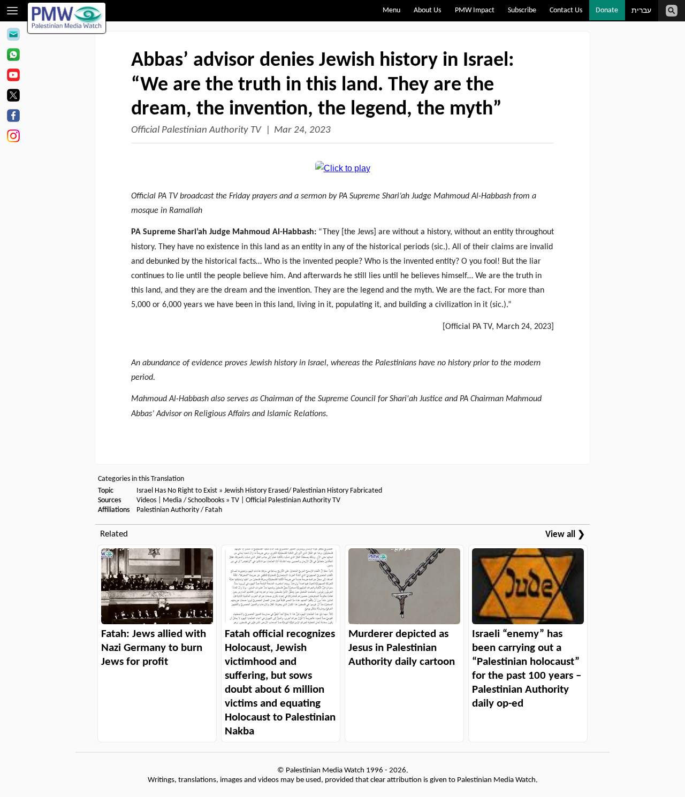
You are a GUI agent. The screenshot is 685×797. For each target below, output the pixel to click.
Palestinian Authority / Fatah (179, 510)
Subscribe (522, 10)
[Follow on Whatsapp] (13, 56)
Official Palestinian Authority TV (196, 130)
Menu (391, 10)
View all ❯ (565, 534)
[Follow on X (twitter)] (13, 97)
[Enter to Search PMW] (671, 10)
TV (235, 500)
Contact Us (566, 10)
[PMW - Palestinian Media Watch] (67, 18)
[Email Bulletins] (13, 36)
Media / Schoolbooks (193, 500)
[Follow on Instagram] (13, 137)
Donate (607, 10)
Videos (146, 500)
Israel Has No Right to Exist (176, 491)
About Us (427, 10)
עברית (641, 11)
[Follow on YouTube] (13, 76)
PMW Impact (474, 10)
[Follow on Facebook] (13, 117)
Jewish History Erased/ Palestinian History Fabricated (303, 491)
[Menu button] (12, 10)
